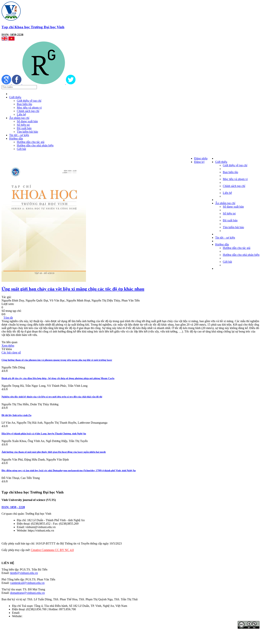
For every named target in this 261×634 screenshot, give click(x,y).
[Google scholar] (7, 83)
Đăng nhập (201, 158)
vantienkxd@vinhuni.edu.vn (27, 582)
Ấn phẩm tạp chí (19, 117)
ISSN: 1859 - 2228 (13, 507)
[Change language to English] (5, 39)
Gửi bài (21, 148)
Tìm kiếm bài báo (27, 131)
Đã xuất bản (24, 128)
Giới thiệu (15, 97)
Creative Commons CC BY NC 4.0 (52, 550)
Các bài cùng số (11, 352)
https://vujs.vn (31, 616)
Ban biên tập (24, 104)
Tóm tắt (8, 317)
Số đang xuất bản (27, 121)
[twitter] (70, 83)
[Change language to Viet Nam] (11, 39)
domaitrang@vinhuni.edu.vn (27, 592)
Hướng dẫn (16, 138)
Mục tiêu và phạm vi (29, 107)
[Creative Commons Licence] (248, 627)
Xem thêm (8, 345)
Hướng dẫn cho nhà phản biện (35, 145)
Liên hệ (21, 114)
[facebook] (17, 83)
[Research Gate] (44, 83)
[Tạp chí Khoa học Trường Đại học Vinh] (11, 19)
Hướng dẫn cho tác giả (30, 142)
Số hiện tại (23, 124)
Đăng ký (199, 161)
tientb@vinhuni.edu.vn (24, 573)
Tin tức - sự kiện (19, 135)
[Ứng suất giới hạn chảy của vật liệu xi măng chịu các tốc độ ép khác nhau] (44, 280)
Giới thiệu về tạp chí (29, 100)
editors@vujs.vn (30, 612)
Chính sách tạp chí (28, 111)
